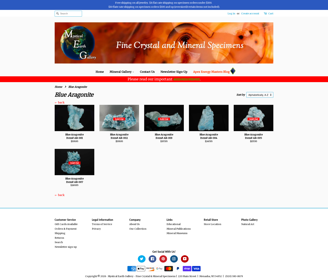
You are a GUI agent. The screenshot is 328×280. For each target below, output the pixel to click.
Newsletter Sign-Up (174, 71)
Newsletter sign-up (66, 247)
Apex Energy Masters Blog (211, 71)
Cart (270, 13)
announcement (186, 79)
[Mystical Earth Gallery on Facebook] (152, 259)
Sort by (240, 94)
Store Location (212, 224)
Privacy (96, 228)
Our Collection (137, 228)
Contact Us (147, 71)
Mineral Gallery (121, 71)
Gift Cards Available (66, 224)
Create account (250, 13)
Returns (59, 237)
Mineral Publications (179, 228)
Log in (231, 13)
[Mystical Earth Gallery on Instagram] (174, 259)
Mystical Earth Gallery (120, 276)
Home (100, 71)
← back (60, 102)
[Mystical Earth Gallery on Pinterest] (163, 259)
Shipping (60, 233)
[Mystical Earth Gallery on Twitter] (142, 259)
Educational (174, 224)
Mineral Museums (177, 233)
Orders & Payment (66, 228)
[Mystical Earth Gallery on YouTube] (185, 259)
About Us (134, 224)
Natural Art (247, 224)
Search (59, 242)
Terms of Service (102, 224)
